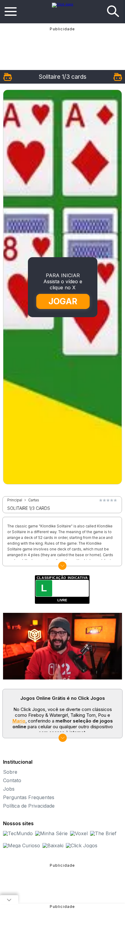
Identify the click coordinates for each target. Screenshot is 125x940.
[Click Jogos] (62, 4)
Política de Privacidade (29, 806)
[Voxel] (79, 833)
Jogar (62, 301)
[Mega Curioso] (21, 845)
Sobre (10, 772)
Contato (12, 780)
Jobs (9, 789)
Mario (18, 721)
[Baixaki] (52, 845)
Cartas (33, 500)
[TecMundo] (18, 833)
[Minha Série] (51, 833)
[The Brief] (103, 833)
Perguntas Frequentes (28, 797)
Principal (14, 500)
